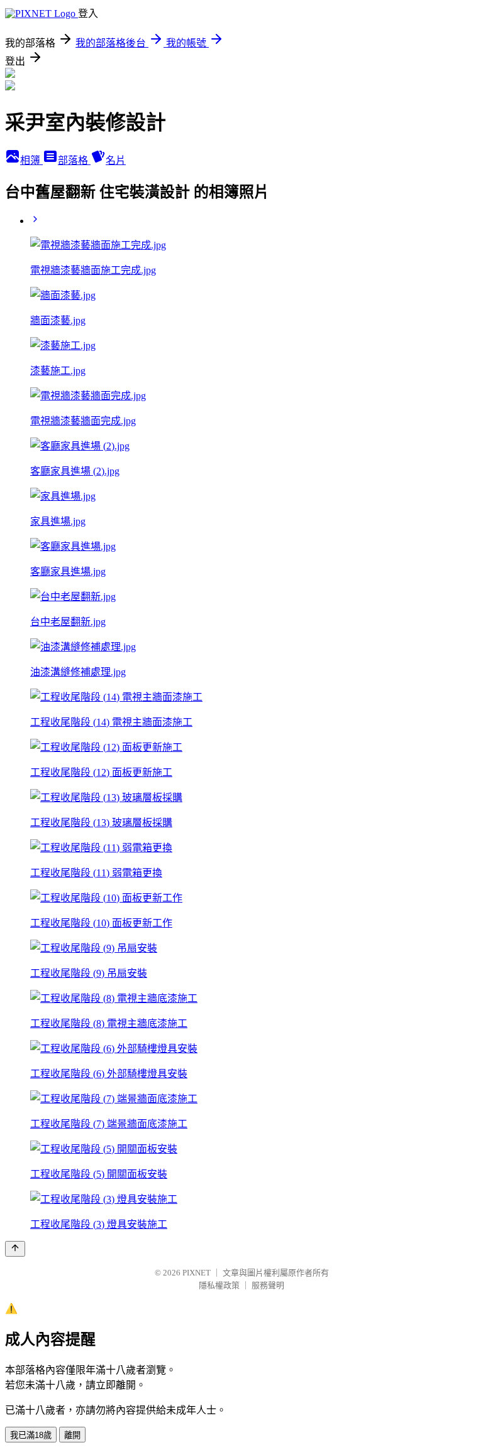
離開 (72, 1435)
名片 (116, 160)
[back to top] (15, 1249)
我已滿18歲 (31, 1435)
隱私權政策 (219, 1285)
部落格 (74, 160)
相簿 (31, 160)
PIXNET (196, 1272)
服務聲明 (268, 1285)
